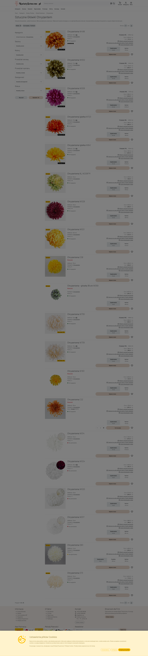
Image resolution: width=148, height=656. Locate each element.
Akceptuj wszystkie (124, 650)
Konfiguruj (114, 650)
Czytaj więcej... (105, 650)
